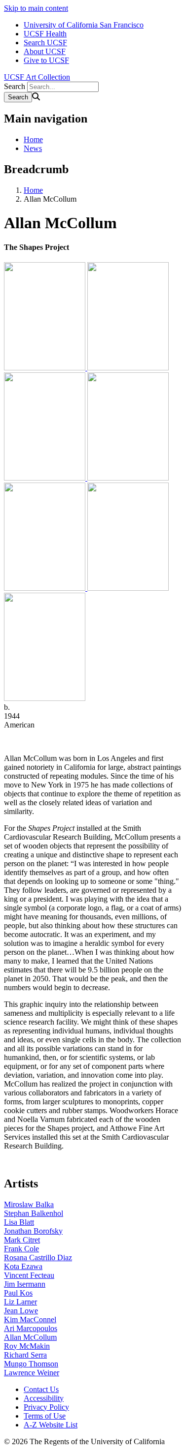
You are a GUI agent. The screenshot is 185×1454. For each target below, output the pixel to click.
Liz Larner (20, 1302)
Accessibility (44, 1398)
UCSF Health (45, 34)
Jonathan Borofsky (33, 1231)
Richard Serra (25, 1355)
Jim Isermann (24, 1284)
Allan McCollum (30, 1337)
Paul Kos (18, 1293)
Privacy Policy (46, 1407)
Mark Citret (22, 1240)
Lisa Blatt (19, 1222)
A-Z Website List (50, 1425)
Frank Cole (21, 1248)
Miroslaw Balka (29, 1204)
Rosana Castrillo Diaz (38, 1257)
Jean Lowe (21, 1310)
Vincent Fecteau (29, 1275)
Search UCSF (45, 42)
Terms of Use (45, 1416)
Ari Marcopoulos (30, 1328)
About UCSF (45, 51)
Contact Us (41, 1389)
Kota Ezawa (23, 1266)
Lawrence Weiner (31, 1372)
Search (14, 86)
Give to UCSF (46, 60)
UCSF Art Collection (37, 77)
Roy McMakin (27, 1346)
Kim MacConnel (30, 1319)
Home (33, 139)
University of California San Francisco (84, 25)
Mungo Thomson (31, 1364)
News (33, 148)
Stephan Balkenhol (33, 1213)
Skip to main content (36, 8)
